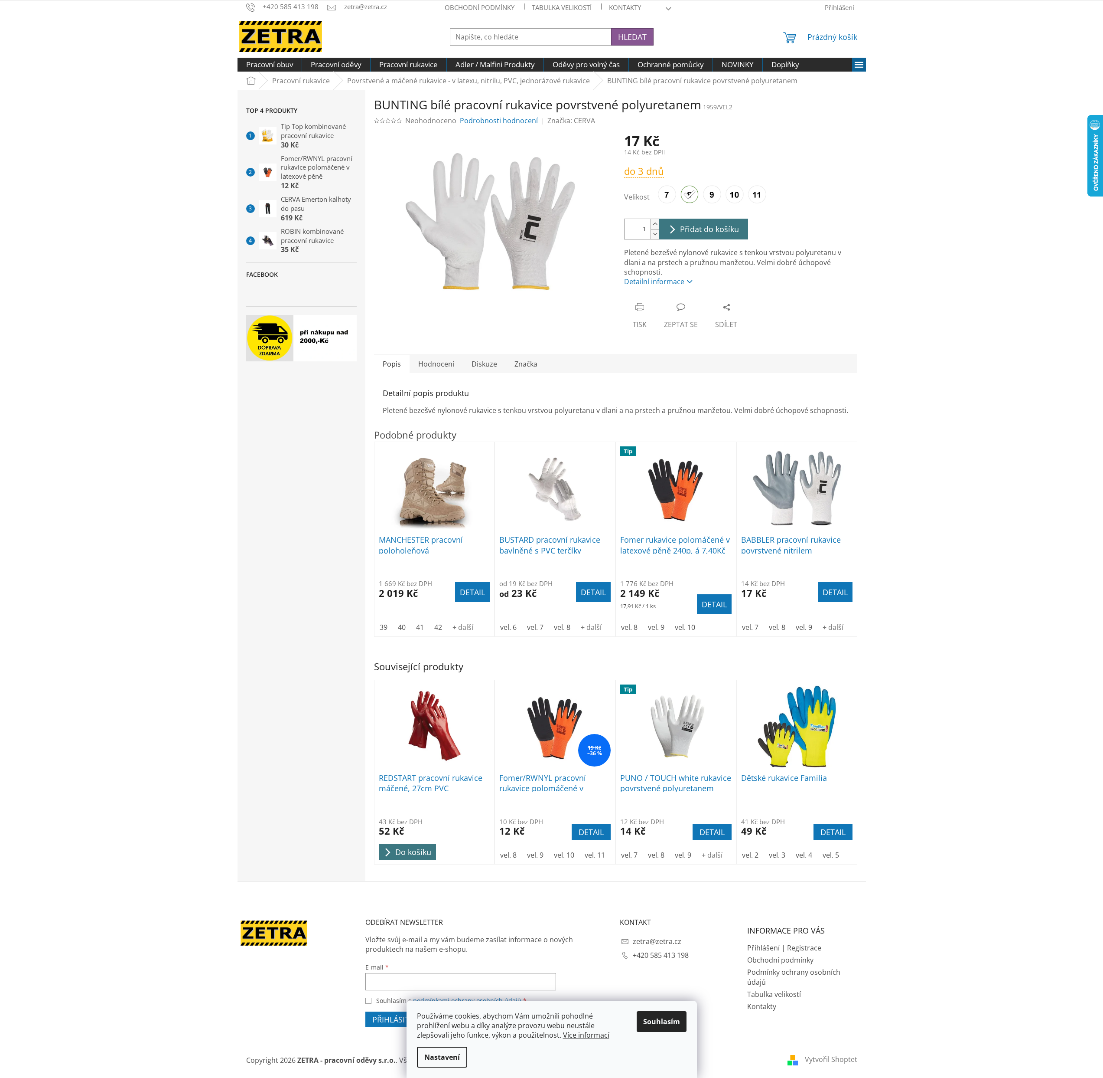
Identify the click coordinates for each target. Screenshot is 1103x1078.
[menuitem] (270, 65)
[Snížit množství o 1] (655, 234)
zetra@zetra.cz (657, 941)
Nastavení (442, 1057)
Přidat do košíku (709, 229)
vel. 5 (831, 855)
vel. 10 (564, 855)
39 (383, 627)
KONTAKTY (625, 7)
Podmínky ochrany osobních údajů (793, 976)
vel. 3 (777, 855)
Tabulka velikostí (562, 7)
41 (420, 627)
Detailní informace (654, 281)
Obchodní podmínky (479, 7)
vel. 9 (535, 855)
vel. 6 (508, 627)
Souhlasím (661, 1021)
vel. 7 (629, 855)
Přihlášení (763, 948)
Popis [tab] (392, 364)
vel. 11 (595, 855)
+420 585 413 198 (661, 955)
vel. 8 (508, 855)
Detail (591, 832)
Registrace (804, 948)
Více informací (586, 1035)
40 (402, 627)
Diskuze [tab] (484, 364)
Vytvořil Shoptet (831, 1059)
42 (438, 627)
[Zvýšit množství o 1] (655, 224)
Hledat (632, 37)
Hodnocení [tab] (436, 364)
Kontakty (761, 1006)
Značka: (571, 120)
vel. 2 (750, 855)
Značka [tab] (525, 364)
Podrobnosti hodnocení (499, 120)
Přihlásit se (396, 1019)
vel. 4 (804, 855)
